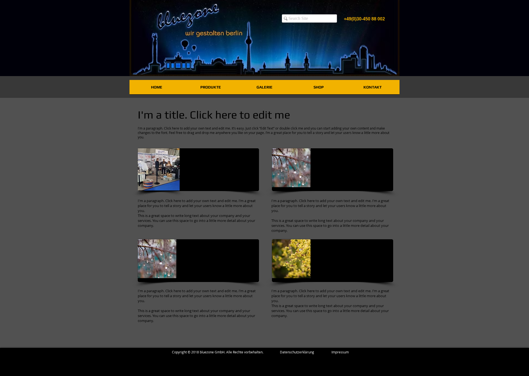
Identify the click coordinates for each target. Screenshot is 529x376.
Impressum (340, 352)
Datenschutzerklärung (305, 352)
